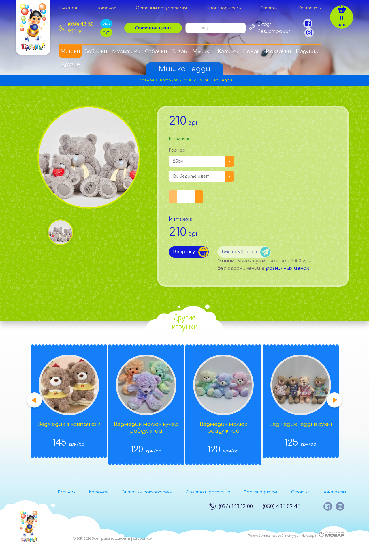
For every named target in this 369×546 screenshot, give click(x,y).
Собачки (156, 51)
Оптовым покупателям (161, 8)
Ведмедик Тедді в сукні (300, 424)
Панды (252, 51)
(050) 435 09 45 (281, 506)
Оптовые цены (153, 28)
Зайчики (96, 51)
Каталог (106, 8)
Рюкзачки (278, 51)
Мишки (70, 51)
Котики (228, 51)
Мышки (203, 51)
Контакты (309, 8)
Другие (70, 64)
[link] (79, 28)
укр (106, 23)
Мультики (126, 51)
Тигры (180, 51)
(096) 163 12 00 (236, 506)
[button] (35, 400)
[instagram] (309, 32)
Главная (68, 8)
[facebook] (307, 23)
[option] (60, 232)
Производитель (223, 8)
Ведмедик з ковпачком (69, 424)
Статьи (269, 8)
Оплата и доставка (208, 492)
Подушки (308, 51)
